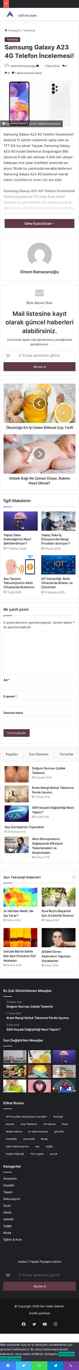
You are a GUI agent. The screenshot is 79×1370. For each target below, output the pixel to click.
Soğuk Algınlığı (15, 1153)
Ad (7, 680)
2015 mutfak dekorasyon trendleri (26, 1116)
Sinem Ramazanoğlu (23, 66)
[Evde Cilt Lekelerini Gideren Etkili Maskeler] (39, 1056)
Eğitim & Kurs (12, 1239)
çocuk (53, 1153)
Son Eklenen (38, 754)
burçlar (10, 1124)
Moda (44, 1139)
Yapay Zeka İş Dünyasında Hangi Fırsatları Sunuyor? (55, 539)
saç (37, 1146)
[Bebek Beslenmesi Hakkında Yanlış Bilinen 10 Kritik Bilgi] (14, 1086)
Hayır (71, 1354)
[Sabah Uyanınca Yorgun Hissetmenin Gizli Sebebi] (64, 1086)
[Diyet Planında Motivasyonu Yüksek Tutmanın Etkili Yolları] (14, 1071)
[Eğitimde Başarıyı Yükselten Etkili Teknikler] (64, 1071)
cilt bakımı (49, 1124)
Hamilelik (11, 1139)
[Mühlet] (20, 14)
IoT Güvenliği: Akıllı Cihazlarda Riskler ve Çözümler (57, 583)
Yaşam (8, 1192)
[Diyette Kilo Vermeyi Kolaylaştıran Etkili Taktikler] (39, 1071)
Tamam (63, 1354)
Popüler (12, 754)
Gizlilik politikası (39, 1313)
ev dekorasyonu (38, 1131)
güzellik (59, 1131)
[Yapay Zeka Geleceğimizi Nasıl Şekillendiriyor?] (21, 521)
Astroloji (58, 1116)
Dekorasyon (11, 1199)
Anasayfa (14, 30)
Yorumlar (66, 754)
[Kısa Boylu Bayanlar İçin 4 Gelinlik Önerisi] (58, 897)
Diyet (65, 1124)
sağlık (49, 1146)
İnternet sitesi (13, 713)
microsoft (29, 1139)
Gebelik (8, 1219)
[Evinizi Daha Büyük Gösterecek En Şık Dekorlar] (14, 1056)
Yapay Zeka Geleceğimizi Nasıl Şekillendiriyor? (17, 539)
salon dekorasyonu (17, 1146)
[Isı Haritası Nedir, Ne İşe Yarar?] (20, 897)
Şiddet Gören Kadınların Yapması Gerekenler (56, 956)
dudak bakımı (14, 1131)
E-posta (10, 696)
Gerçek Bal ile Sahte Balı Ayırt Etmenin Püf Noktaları (20, 955)
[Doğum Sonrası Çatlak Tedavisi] (17, 774)
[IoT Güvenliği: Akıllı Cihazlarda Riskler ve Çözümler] (58, 564)
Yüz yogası (37, 1153)
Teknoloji (29, 30)
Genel (7, 1212)
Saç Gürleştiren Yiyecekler (25, 827)
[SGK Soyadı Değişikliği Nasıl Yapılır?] (17, 813)
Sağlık (7, 1226)
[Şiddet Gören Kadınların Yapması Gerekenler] (58, 937)
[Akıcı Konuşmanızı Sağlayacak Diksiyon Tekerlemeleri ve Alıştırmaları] (17, 845)
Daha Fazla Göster (38, 223)
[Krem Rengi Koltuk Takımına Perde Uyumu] (17, 794)
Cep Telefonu (28, 1124)
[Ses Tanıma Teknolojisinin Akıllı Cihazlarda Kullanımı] (21, 564)
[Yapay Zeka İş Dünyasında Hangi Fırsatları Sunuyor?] (58, 521)
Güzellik (8, 1185)
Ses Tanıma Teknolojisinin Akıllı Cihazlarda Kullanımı (19, 583)
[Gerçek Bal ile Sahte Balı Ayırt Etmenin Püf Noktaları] (20, 937)
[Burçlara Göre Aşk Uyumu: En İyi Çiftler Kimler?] (39, 1086)
